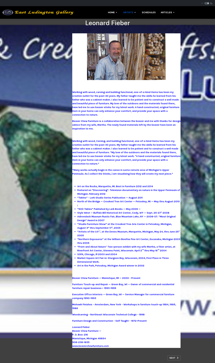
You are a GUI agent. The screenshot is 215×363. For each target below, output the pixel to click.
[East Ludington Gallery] (38, 12)
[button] (113, 12)
